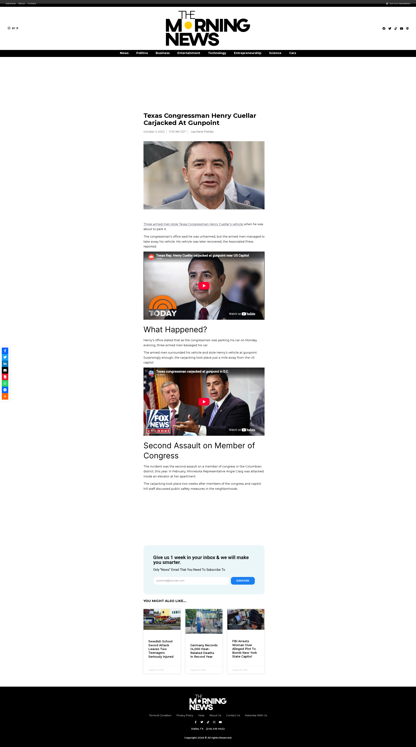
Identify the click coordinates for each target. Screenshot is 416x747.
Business (163, 53)
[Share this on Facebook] (5, 351)
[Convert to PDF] (5, 377)
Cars (292, 53)
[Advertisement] (208, 81)
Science (275, 53)
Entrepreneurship (247, 53)
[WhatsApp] (5, 383)
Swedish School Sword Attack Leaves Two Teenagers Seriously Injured (161, 649)
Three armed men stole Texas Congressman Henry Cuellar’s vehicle (193, 224)
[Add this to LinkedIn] (5, 364)
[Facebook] (384, 28)
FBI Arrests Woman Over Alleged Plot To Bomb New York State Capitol (244, 648)
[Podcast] (407, 28)
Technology (217, 53)
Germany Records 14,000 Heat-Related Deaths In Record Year (204, 651)
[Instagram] (214, 722)
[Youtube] (401, 28)
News (124, 53)
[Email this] (5, 370)
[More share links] (5, 396)
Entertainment (188, 53)
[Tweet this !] (5, 357)
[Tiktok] (396, 28)
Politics (142, 53)
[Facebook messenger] (5, 390)
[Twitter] (390, 28)
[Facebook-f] (195, 722)
